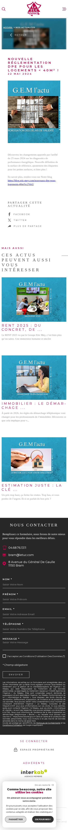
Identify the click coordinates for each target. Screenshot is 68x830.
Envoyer (16, 674)
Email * (9, 609)
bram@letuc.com (21, 555)
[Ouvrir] (4, 9)
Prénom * (10, 594)
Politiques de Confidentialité (48, 723)
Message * (11, 639)
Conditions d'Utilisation (12, 725)
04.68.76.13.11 (17, 547)
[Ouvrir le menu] (64, 9)
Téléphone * (13, 624)
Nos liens (61, 821)
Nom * (7, 579)
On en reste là (42, 785)
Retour (21, 35)
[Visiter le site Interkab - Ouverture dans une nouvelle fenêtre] (34, 773)
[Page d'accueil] (34, 9)
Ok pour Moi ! (43, 819)
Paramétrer (16, 819)
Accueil (8, 27)
